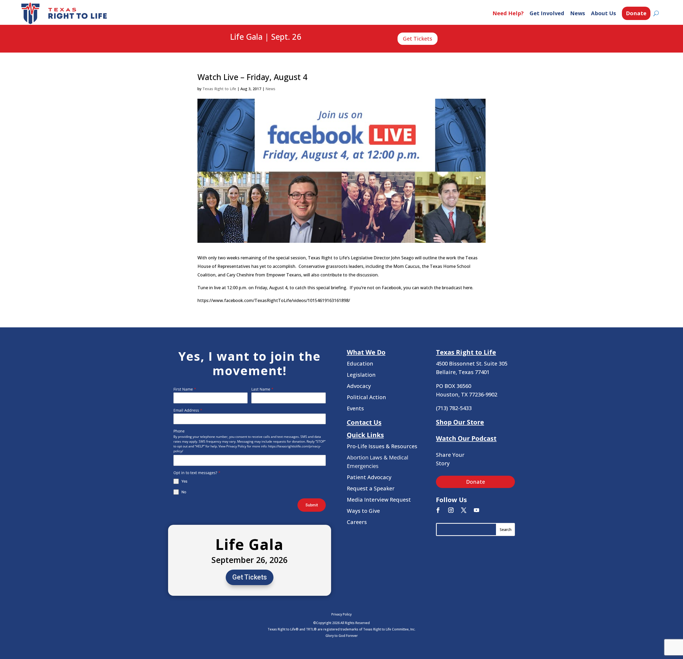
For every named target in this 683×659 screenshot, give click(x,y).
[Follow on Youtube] (476, 510)
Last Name (262, 389)
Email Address (187, 410)
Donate (636, 13)
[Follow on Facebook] (438, 510)
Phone (179, 431)
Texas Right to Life (219, 88)
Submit (311, 505)
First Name (184, 389)
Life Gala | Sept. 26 (265, 37)
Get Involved (547, 13)
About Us (603, 13)
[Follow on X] (463, 510)
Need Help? (508, 13)
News (577, 13)
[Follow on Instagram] (451, 510)
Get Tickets (417, 38)
